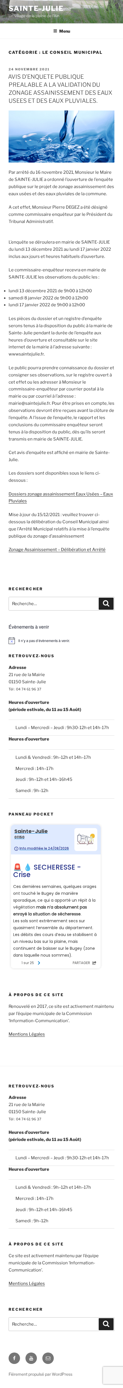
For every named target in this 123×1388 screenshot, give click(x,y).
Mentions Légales (27, 1034)
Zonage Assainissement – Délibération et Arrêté (57, 549)
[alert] (61, 640)
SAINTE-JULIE (36, 8)
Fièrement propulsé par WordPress (40, 1374)
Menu (64, 31)
